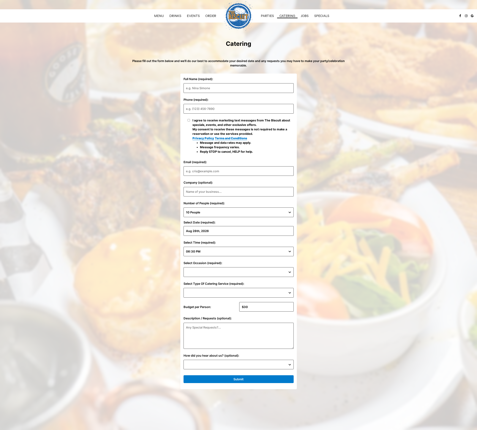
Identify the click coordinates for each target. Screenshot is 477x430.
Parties (267, 16)
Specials (321, 16)
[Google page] (472, 16)
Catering (287, 16)
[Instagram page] (466, 16)
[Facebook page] (460, 16)
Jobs (305, 16)
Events (193, 16)
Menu (159, 16)
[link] (238, 15)
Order (210, 16)
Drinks (175, 16)
